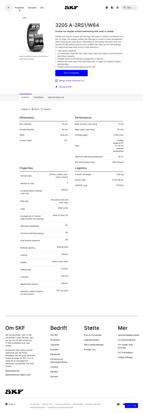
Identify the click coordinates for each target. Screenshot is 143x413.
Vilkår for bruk (47, 404)
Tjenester (54, 345)
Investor (54, 367)
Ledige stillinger (125, 357)
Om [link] (42, 7)
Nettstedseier (78, 404)
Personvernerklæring (62, 404)
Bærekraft (55, 354)
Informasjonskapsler (37, 407)
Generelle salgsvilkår (93, 404)
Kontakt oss (89, 349)
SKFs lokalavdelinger (94, 345)
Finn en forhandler (71, 73)
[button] (106, 8)
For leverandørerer (127, 340)
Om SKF (54, 335)
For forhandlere (125, 352)
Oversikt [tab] (25, 97)
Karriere (54, 372)
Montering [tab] (39, 97)
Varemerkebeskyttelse (128, 335)
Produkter (55, 340)
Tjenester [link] (32, 7)
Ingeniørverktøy (91, 340)
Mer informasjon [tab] (56, 97)
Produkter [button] (19, 7)
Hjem (25, 18)
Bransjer (54, 349)
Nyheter (54, 376)
